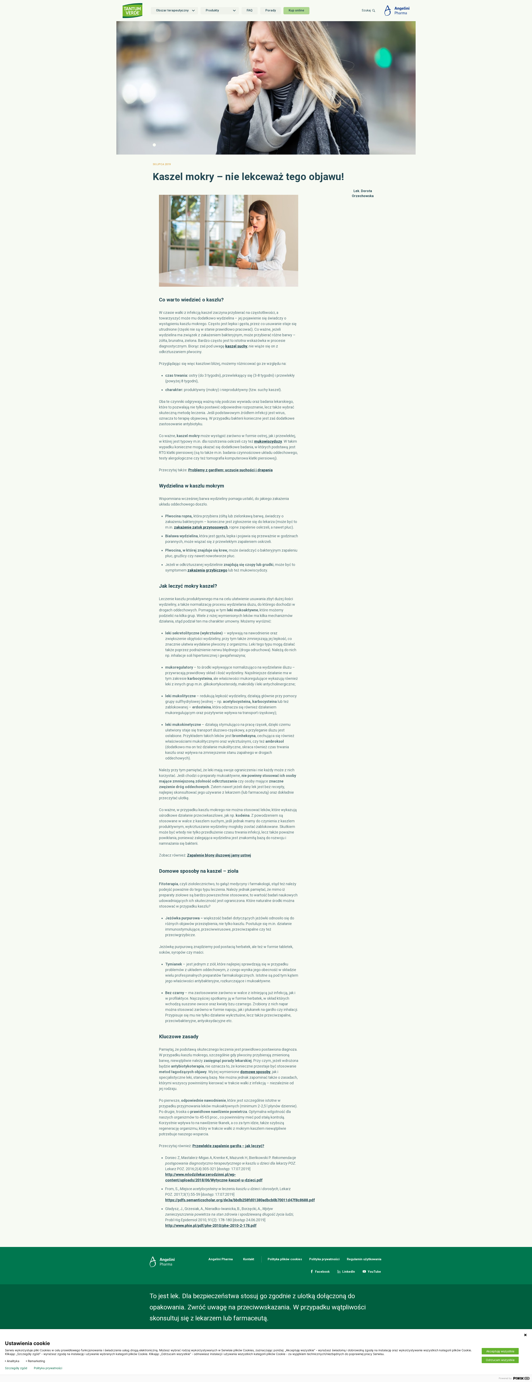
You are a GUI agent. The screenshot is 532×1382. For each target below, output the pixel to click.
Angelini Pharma (220, 1259)
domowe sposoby (255, 1072)
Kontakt (248, 1259)
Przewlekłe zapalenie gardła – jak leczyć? (228, 1146)
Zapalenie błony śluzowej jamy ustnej (219, 855)
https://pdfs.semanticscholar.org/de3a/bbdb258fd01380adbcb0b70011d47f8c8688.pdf (240, 1200)
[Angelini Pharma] (396, 10)
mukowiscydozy (268, 441)
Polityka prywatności (324, 1259)
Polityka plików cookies (285, 1259)
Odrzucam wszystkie (500, 1360)
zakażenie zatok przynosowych (201, 527)
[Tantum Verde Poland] (133, 10)
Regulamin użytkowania (364, 1259)
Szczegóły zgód (16, 1368)
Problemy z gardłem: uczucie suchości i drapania (230, 470)
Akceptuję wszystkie (500, 1351)
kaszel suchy (236, 346)
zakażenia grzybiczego (207, 570)
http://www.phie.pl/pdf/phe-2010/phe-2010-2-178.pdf (210, 1225)
